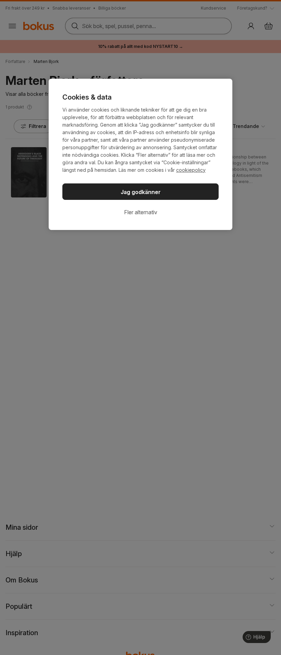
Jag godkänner (141, 192)
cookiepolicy (191, 170)
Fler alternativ (140, 212)
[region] (140, 154)
